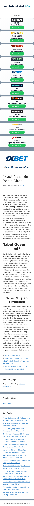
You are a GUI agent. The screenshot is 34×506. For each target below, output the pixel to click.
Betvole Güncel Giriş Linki (14, 369)
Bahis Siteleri (10, 355)
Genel (18, 355)
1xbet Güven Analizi (21, 358)
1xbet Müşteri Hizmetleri (11, 361)
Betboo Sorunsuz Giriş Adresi (16, 366)
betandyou (7, 403)
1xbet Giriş (9, 358)
